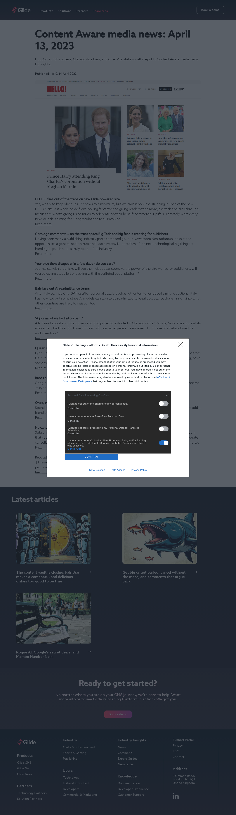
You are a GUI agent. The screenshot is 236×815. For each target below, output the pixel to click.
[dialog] (118, 407)
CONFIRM (91, 456)
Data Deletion (97, 469)
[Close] (181, 345)
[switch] (164, 403)
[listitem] (118, 395)
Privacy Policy (139, 469)
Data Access (118, 469)
